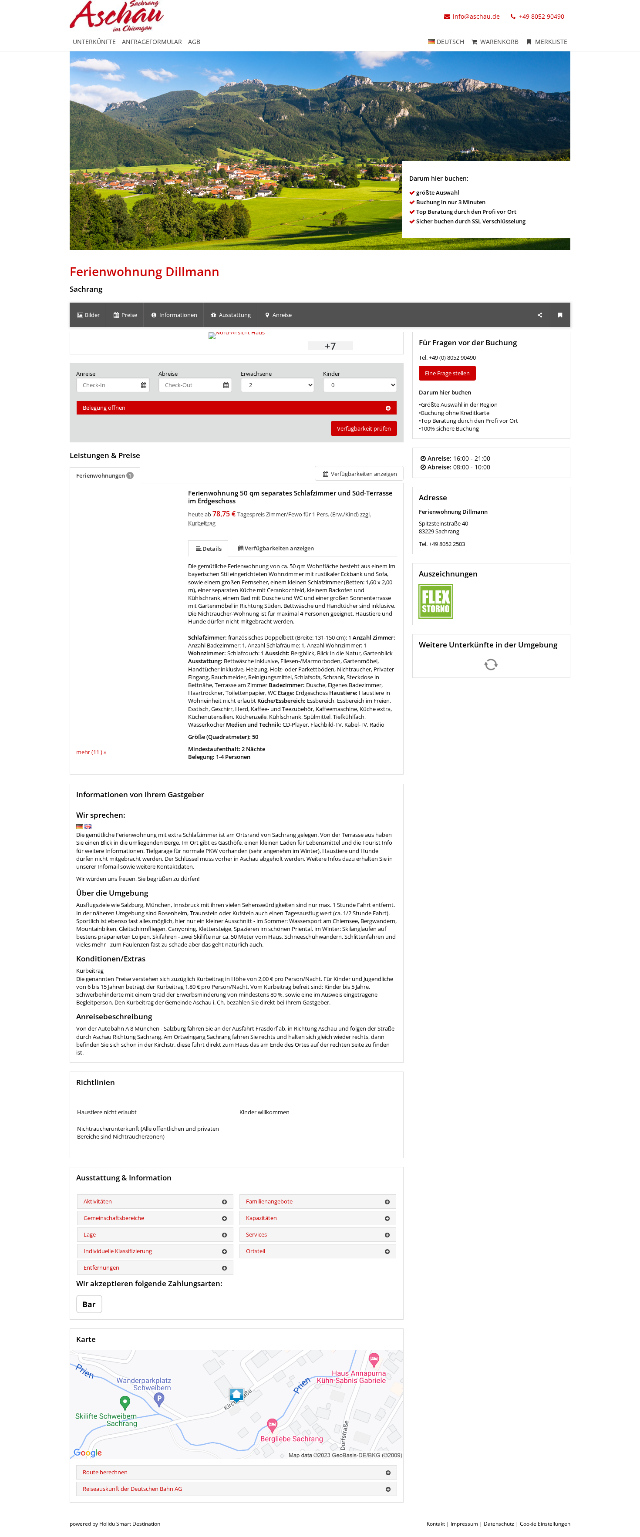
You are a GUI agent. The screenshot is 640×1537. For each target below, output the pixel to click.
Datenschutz (499, 1523)
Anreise (85, 374)
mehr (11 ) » (91, 752)
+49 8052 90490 (540, 16)
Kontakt (436, 1523)
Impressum (464, 1523)
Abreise (168, 374)
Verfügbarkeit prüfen (364, 428)
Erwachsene (256, 374)
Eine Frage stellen (447, 373)
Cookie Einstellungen (545, 1523)
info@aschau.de (476, 16)
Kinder (331, 374)
